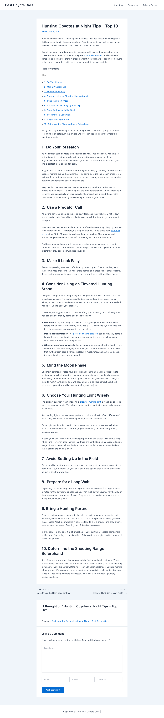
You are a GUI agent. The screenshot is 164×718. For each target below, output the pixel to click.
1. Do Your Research (54, 82)
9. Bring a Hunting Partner (56, 119)
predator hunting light (90, 402)
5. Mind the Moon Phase (56, 101)
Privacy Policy (150, 5)
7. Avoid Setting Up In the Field (59, 110)
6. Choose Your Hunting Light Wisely (62, 105)
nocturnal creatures (93, 55)
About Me (119, 5)
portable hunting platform (85, 333)
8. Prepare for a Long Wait (57, 114)
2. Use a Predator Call (55, 87)
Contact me (133, 5)
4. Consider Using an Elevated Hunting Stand (66, 96)
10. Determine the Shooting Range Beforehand (66, 124)
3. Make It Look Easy (54, 91)
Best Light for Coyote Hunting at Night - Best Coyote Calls (80, 621)
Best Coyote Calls (19, 5)
